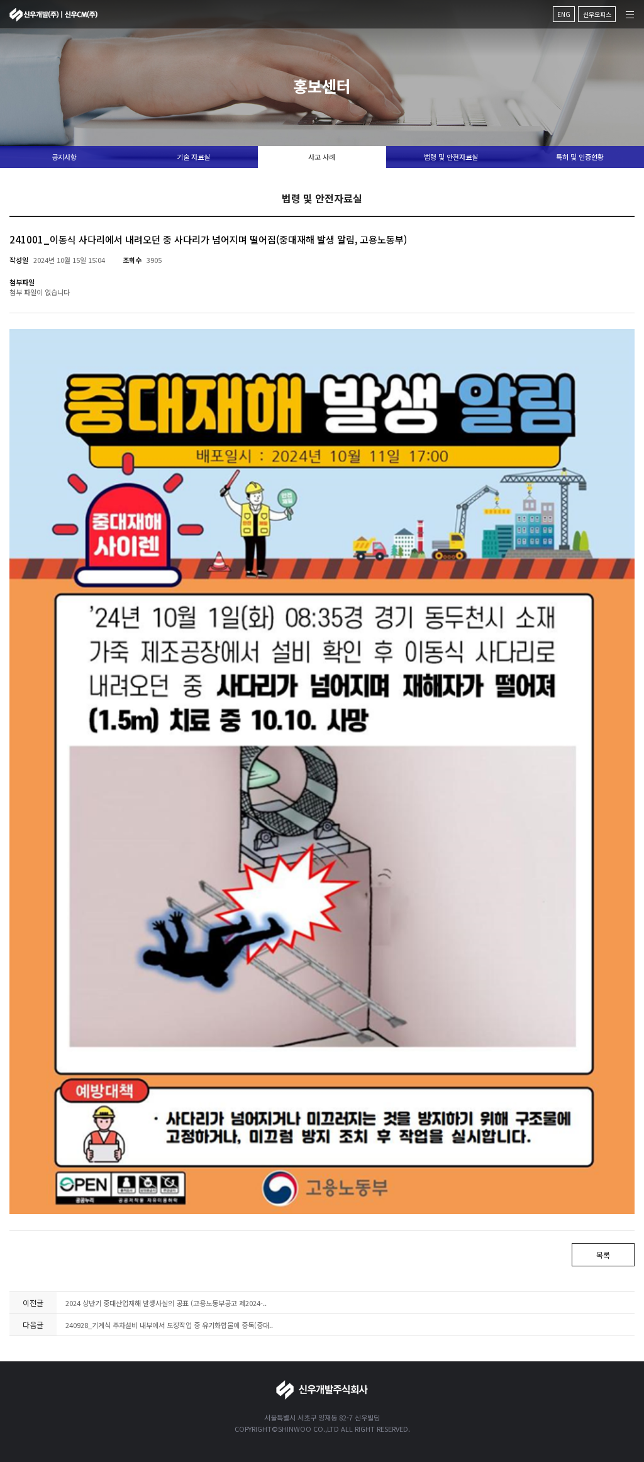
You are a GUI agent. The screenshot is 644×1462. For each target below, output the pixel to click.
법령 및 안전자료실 (451, 157)
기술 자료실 (193, 157)
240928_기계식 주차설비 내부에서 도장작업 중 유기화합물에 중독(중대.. (169, 1325)
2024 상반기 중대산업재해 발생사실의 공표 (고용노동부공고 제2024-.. (166, 1303)
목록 (603, 1254)
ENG (563, 14)
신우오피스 (597, 14)
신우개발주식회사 (53, 14)
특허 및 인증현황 (580, 157)
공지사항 (64, 157)
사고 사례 (321, 157)
